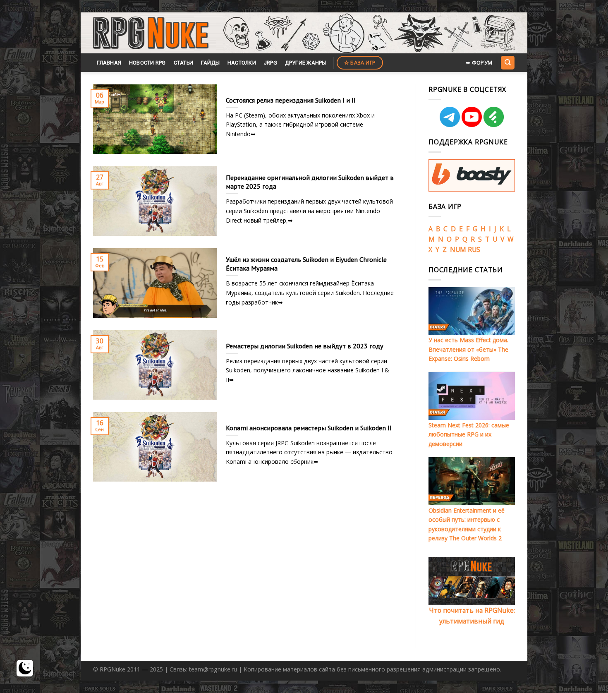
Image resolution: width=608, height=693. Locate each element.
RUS (474, 249)
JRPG (270, 63)
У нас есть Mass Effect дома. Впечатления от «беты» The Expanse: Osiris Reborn (468, 349)
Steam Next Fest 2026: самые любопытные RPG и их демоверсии (468, 434)
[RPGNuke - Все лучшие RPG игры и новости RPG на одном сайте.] (150, 33)
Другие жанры (305, 63)
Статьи (184, 63)
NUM (458, 249)
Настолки (241, 63)
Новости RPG (147, 63)
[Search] (507, 62)
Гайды (210, 63)
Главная (109, 63)
